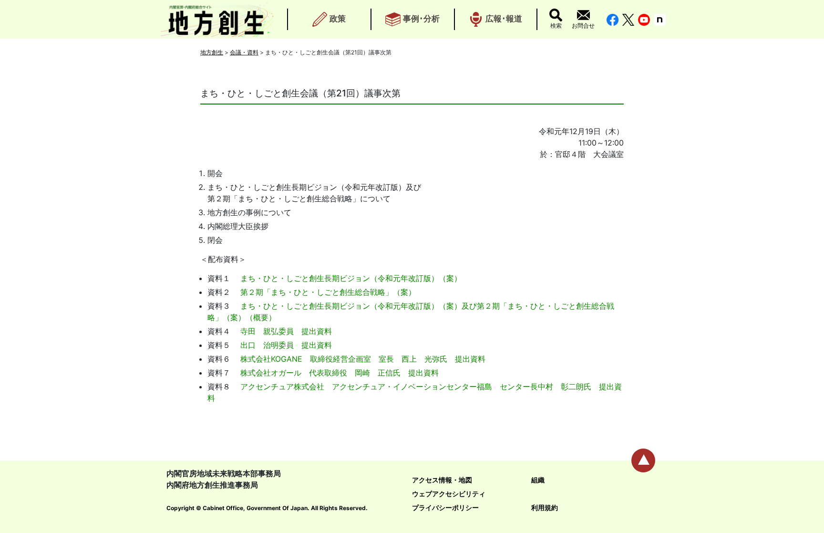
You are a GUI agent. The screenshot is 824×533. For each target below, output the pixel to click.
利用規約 (544, 507)
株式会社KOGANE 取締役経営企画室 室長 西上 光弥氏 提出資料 (362, 359)
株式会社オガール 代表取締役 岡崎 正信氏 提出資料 (339, 372)
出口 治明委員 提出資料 (286, 345)
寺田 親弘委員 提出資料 (286, 331)
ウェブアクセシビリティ (448, 494)
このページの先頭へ (643, 460)
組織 (538, 480)
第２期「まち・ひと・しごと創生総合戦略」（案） (328, 292)
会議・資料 (244, 52)
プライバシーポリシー (445, 507)
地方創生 (211, 52)
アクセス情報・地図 (442, 480)
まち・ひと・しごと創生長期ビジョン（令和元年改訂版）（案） (351, 278)
